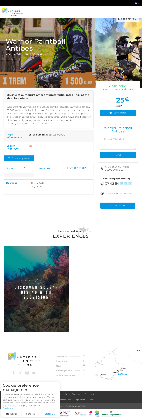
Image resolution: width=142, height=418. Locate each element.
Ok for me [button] (50, 414)
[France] (80, 413)
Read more (8, 408)
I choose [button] (30, 414)
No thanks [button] (11, 414)
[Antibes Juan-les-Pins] (23, 359)
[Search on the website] (122, 3)
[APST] (65, 413)
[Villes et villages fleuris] (111, 413)
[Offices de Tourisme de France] (91, 413)
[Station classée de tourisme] (97, 413)
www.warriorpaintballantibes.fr (121, 193)
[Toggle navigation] (137, 12)
